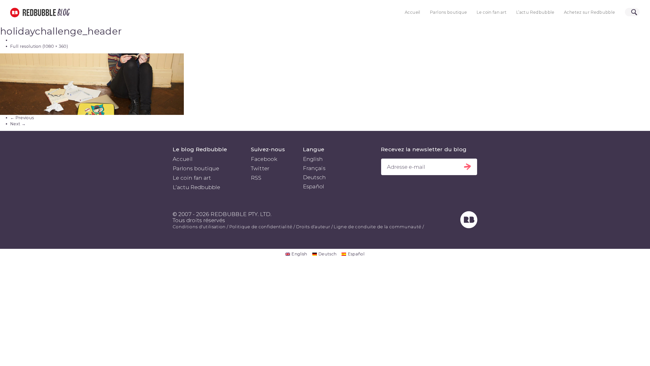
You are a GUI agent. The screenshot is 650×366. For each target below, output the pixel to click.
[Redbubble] (469, 226)
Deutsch (314, 177)
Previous (22, 117)
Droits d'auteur (313, 226)
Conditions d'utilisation (199, 226)
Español (313, 186)
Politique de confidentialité (260, 226)
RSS (256, 178)
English (313, 159)
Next (18, 123)
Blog (63, 12)
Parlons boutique (448, 12)
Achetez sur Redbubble (589, 12)
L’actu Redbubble (535, 12)
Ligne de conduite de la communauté (377, 226)
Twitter (260, 168)
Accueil (412, 12)
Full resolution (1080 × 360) (39, 46)
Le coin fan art (492, 12)
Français (314, 168)
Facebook (264, 159)
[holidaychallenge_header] (325, 84)
